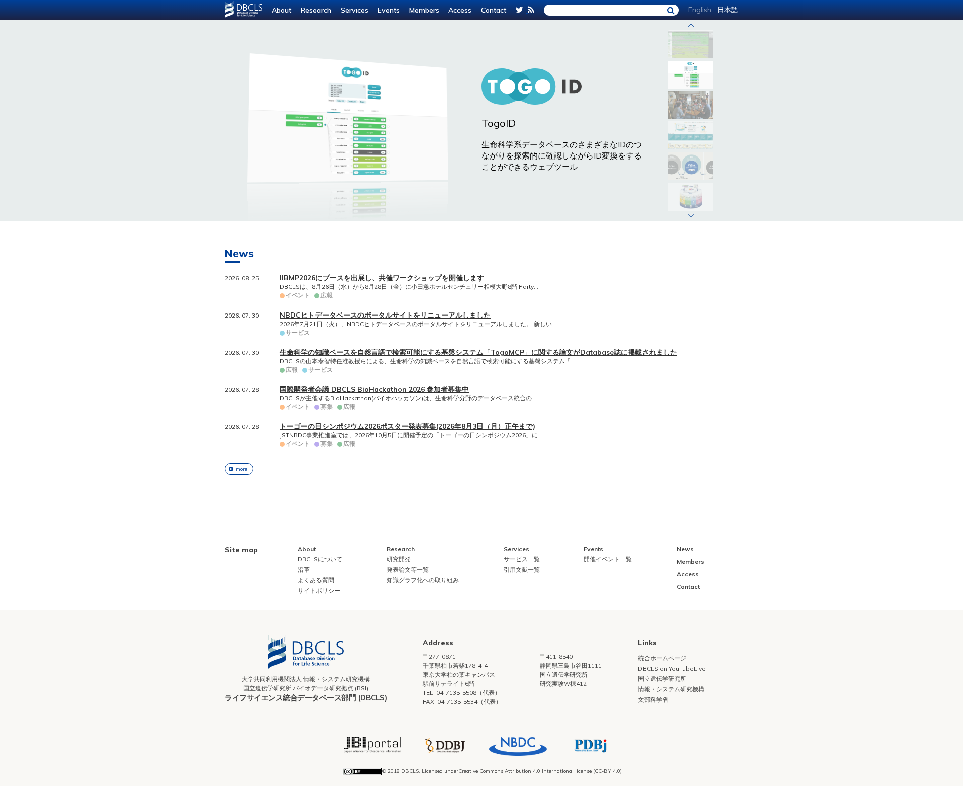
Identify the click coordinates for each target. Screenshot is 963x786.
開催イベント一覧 (608, 559)
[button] (690, 25)
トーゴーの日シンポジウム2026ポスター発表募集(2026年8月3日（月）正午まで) (407, 426)
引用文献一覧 (522, 569)
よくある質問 (316, 580)
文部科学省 (653, 699)
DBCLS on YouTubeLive (672, 668)
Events (389, 10)
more (241, 469)
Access (459, 10)
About (281, 10)
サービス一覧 (522, 559)
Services (354, 10)
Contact (493, 10)
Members (424, 10)
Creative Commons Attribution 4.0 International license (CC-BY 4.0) (540, 771)
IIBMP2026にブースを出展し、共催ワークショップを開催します (382, 277)
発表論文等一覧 (408, 569)
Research (316, 10)
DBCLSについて (320, 559)
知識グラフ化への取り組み (423, 580)
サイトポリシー (319, 590)
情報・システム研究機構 (671, 689)
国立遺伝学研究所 (662, 678)
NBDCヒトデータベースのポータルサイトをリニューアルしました (385, 315)
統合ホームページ (662, 658)
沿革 (304, 569)
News (685, 549)
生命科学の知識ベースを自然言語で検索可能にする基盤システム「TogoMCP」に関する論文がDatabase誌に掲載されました (478, 352)
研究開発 (399, 559)
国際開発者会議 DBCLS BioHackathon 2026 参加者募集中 (374, 389)
